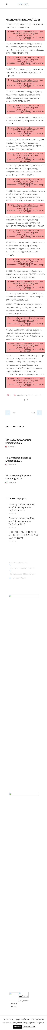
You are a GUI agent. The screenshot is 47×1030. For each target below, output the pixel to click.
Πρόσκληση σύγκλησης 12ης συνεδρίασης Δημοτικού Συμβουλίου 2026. (21, 507)
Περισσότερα (29, 1026)
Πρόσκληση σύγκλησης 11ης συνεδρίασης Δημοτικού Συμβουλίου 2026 (21, 521)
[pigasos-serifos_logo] (14, 994)
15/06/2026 (12, 447)
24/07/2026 (12, 527)
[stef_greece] (24, 996)
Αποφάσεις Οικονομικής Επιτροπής (29, 395)
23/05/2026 (12, 483)
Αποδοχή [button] (17, 1027)
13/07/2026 (12, 541)
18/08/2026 (12, 513)
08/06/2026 (12, 465)
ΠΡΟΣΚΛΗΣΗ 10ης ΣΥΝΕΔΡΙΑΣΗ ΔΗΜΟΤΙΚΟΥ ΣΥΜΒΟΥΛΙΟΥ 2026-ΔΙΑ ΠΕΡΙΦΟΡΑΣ (23, 535)
